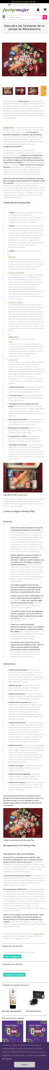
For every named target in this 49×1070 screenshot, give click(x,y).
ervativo (13, 337)
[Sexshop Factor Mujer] (15, 12)
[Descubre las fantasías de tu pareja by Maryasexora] (7, 91)
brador (12, 257)
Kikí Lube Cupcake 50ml (11, 1011)
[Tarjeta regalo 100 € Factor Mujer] (36, 1031)
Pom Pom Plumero (33, 1011)
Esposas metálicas (16, 272)
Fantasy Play (24, 106)
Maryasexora (39, 934)
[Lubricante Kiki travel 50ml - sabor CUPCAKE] (12, 998)
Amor (10, 341)
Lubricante (13, 359)
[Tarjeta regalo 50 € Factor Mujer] (12, 1031)
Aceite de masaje (15, 302)
